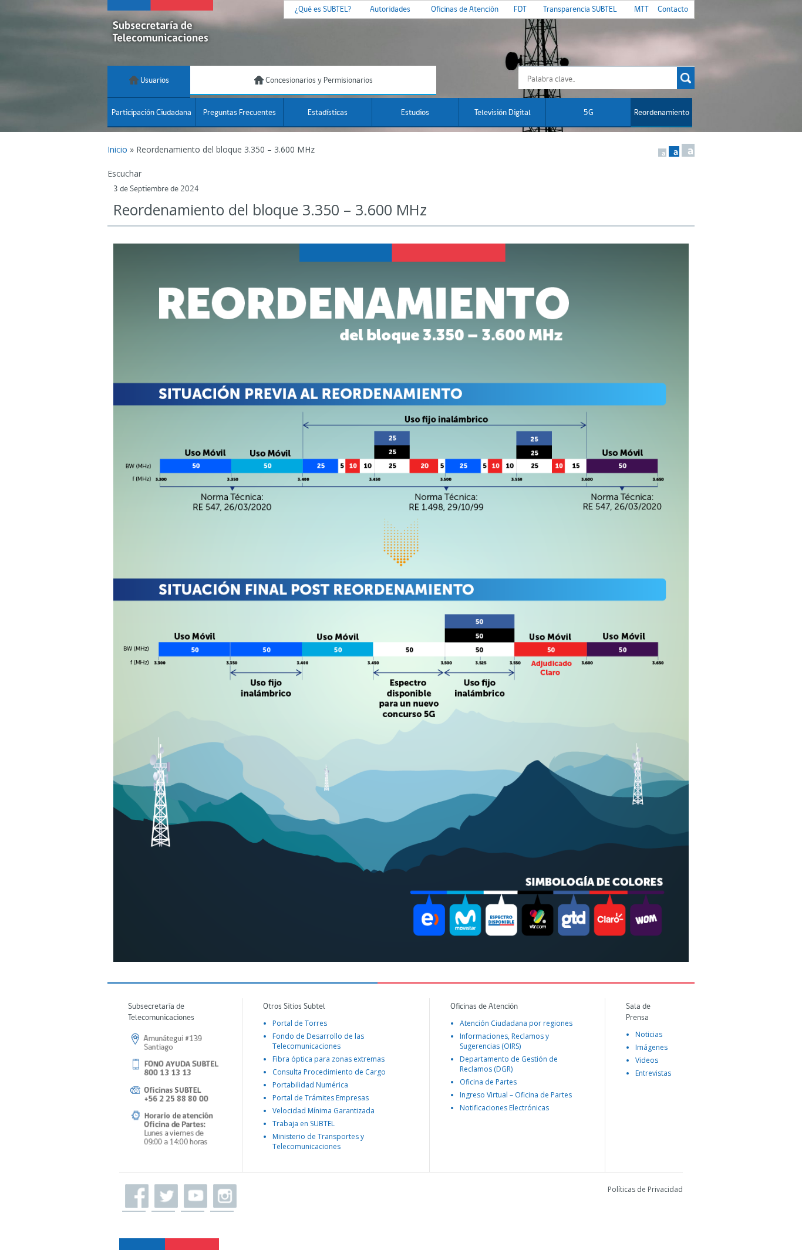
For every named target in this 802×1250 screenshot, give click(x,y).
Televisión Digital (502, 113)
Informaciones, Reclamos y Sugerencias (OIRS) (504, 1041)
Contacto (673, 9)
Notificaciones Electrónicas (504, 1108)
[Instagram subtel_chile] (222, 1196)
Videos (646, 1060)
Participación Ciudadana (151, 113)
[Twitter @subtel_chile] (163, 1196)
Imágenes (651, 1047)
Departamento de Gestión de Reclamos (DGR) (509, 1064)
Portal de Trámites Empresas (320, 1098)
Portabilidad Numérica (310, 1085)
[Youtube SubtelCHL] (192, 1196)
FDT (520, 9)
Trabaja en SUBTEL (303, 1124)
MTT (641, 9)
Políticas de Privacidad (645, 1189)
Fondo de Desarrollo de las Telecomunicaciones (318, 1041)
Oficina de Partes (488, 1082)
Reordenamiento (661, 113)
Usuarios (154, 80)
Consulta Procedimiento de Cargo (329, 1072)
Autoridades (390, 9)
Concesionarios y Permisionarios (318, 80)
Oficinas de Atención (464, 9)
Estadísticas (328, 113)
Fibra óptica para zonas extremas (328, 1059)
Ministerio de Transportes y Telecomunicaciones (318, 1141)
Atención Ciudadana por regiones (516, 1023)
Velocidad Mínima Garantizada (323, 1111)
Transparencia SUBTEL (580, 9)
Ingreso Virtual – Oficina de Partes (516, 1095)
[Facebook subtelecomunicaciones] (134, 1196)
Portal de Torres (299, 1023)
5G (589, 113)
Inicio (117, 149)
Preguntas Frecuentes (239, 113)
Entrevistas (653, 1073)
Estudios (415, 113)
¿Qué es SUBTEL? (323, 9)
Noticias (648, 1034)
